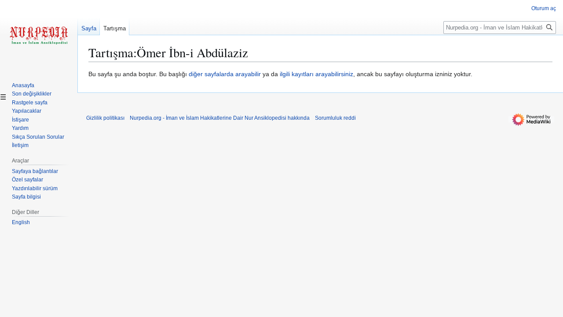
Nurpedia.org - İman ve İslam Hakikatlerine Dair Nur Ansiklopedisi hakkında (220, 118)
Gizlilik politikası (105, 118)
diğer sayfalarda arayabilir (225, 73)
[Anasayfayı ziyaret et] (39, 35)
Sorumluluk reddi (335, 118)
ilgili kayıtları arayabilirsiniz (316, 73)
